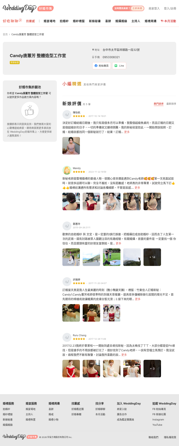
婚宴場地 (30, 408)
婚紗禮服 (8, 414)
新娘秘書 (8, 419)
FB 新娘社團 (159, 414)
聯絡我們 (153, 437)
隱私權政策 (170, 437)
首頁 (5, 34)
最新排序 (171, 103)
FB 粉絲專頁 (159, 408)
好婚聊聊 (100, 408)
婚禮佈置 (30, 419)
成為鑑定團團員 (125, 419)
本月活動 (170, 21)
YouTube (157, 424)
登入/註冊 (170, 8)
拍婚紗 (6, 408)
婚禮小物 (53, 419)
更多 (127, 132)
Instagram (158, 419)
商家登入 (154, 8)
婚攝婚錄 (8, 424)
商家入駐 (122, 408)
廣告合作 (122, 414)
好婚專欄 (76, 414)
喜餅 (51, 408)
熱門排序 (159, 103)
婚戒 (51, 414)
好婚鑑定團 (77, 408)
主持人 (29, 414)
